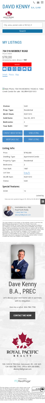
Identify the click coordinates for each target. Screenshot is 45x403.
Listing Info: (8, 148)
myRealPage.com (22, 381)
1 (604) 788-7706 (21, 212)
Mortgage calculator (12, 139)
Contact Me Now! (23, 315)
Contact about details (12, 132)
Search (22, 31)
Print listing (33, 139)
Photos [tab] (11, 74)
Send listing (34, 132)
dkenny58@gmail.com (23, 215)
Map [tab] (17, 74)
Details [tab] (5, 74)
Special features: (11, 186)
